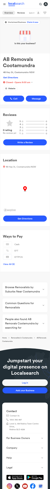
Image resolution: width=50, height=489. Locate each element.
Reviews (21, 13)
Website (11, 88)
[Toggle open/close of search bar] (41, 4)
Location (33, 13)
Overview (8, 13)
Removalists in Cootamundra (21, 338)
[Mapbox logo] (10, 210)
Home (4, 338)
